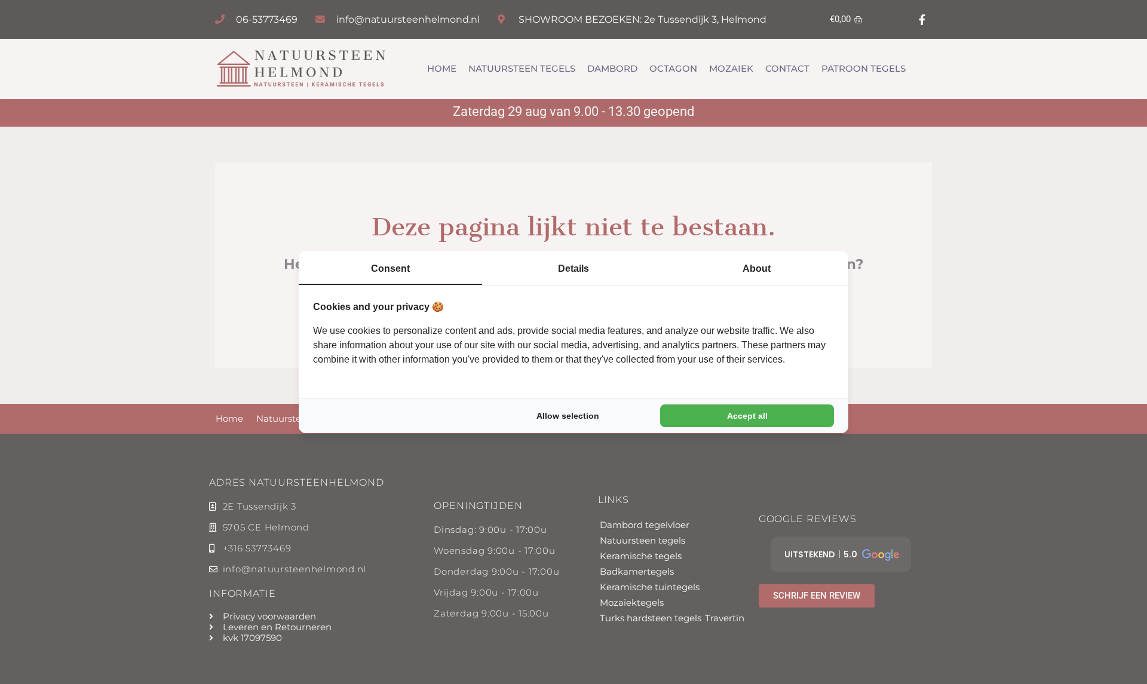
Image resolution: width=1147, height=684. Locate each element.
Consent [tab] (390, 268)
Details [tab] (573, 268)
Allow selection (567, 416)
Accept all (747, 416)
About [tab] (757, 268)
